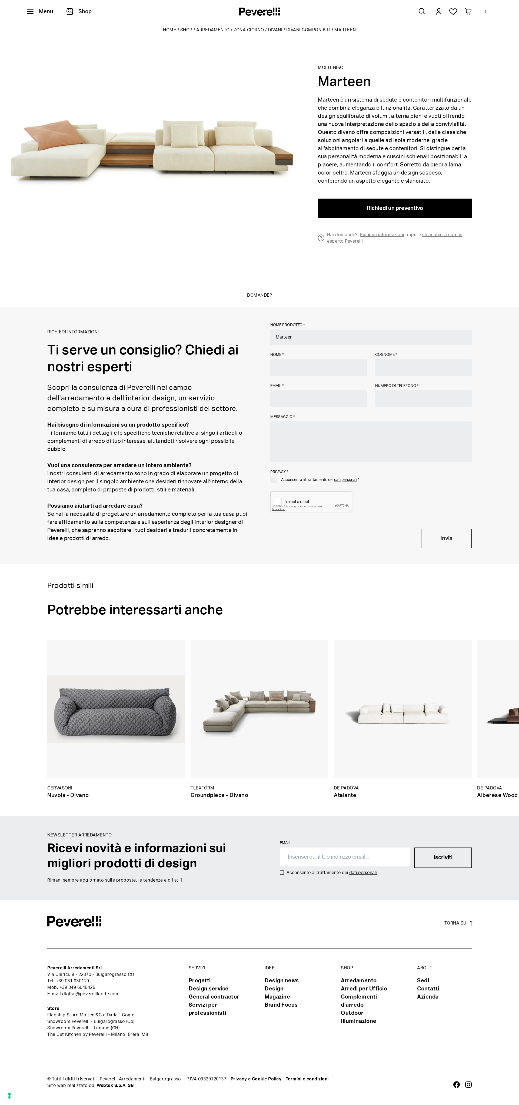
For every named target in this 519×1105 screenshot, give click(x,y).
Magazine (277, 997)
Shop (186, 30)
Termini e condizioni (307, 1079)
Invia (446, 538)
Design (274, 989)
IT (487, 11)
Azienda (428, 997)
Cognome (386, 355)
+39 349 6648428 (77, 987)
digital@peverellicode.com (91, 994)
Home (169, 30)
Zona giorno (249, 30)
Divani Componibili (308, 30)
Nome (277, 355)
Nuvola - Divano (68, 795)
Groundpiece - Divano (219, 795)
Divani (275, 30)
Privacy (279, 472)
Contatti (428, 989)
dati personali (345, 480)
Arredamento (213, 30)
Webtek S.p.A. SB (115, 1085)
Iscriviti (443, 857)
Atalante (345, 795)
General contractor (214, 997)
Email (277, 386)
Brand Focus (281, 1005)
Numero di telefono (396, 386)
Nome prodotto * (287, 325)
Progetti (200, 980)
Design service (209, 989)
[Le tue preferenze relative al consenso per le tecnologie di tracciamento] (9, 1095)
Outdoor (352, 1013)
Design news (282, 980)
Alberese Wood (497, 795)
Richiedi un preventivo (395, 208)
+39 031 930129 (72, 981)
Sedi (423, 980)
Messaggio (282, 417)
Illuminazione (359, 1021)
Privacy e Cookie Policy (256, 1079)
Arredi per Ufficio (364, 989)
